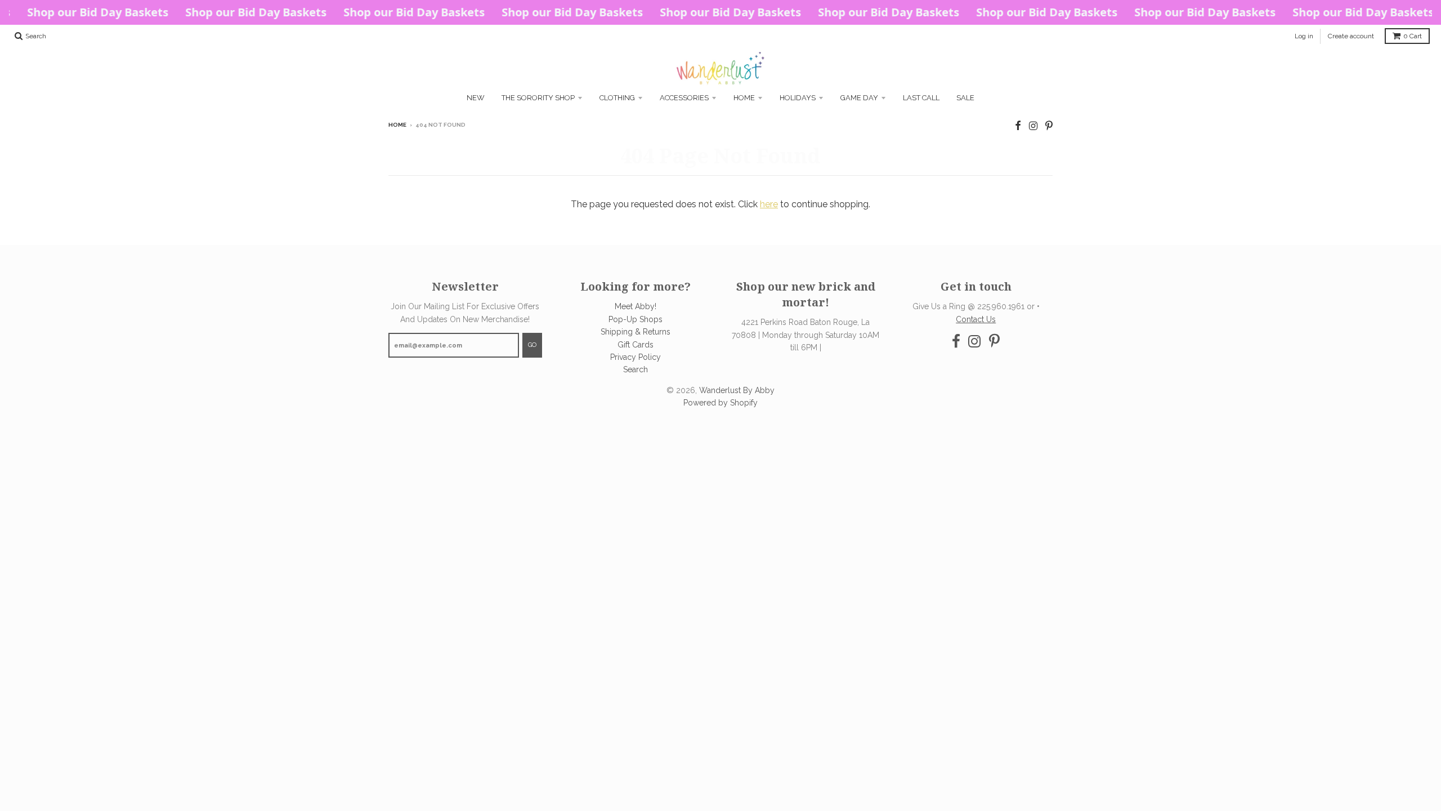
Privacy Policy (635, 357)
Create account (1351, 36)
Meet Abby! (635, 306)
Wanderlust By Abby (737, 390)
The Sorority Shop (538, 97)
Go (532, 345)
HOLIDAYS (798, 97)
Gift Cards (635, 344)
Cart (1412, 36)
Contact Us (976, 319)
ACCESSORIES (684, 97)
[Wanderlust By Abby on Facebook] (1018, 126)
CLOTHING (617, 97)
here (769, 204)
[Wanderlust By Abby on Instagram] (1033, 126)
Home (744, 97)
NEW (476, 97)
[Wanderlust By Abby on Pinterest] (1049, 126)
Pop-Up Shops (635, 319)
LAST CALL (921, 97)
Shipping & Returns (635, 331)
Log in (1304, 36)
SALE (965, 97)
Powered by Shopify (720, 402)
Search (635, 369)
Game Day (859, 97)
